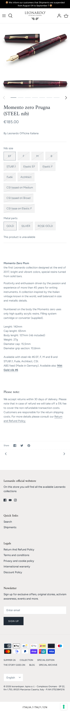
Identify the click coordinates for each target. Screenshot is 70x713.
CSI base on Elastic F (19, 208)
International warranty (17, 566)
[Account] (58, 16)
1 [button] (13, 97)
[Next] (66, 98)
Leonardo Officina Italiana (23, 133)
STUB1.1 (11, 166)
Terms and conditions (16, 555)
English (10, 677)
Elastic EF (29, 166)
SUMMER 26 (10, 660)
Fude (10, 177)
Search (8, 521)
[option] (35, 58)
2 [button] (20, 97)
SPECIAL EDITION (45, 660)
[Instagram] (15, 500)
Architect (26, 177)
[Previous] (4, 98)
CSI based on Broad (18, 198)
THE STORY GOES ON (14, 665)
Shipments (10, 527)
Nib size (8, 148)
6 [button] (49, 97)
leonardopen (18, 686)
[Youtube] (10, 500)
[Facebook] (5, 500)
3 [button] (27, 97)
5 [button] (42, 97)
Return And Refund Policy (19, 549)
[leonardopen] (35, 15)
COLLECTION (26, 660)
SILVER (25, 226)
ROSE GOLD (45, 226)
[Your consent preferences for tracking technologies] (63, 706)
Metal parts (10, 218)
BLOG (32, 665)
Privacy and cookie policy (19, 561)
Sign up (13, 621)
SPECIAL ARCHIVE (48, 665)
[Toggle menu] (4, 16)
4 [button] (35, 97)
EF (9, 156)
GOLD (10, 226)
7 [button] (56, 97)
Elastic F (48, 166)
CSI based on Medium (19, 187)
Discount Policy (13, 572)
